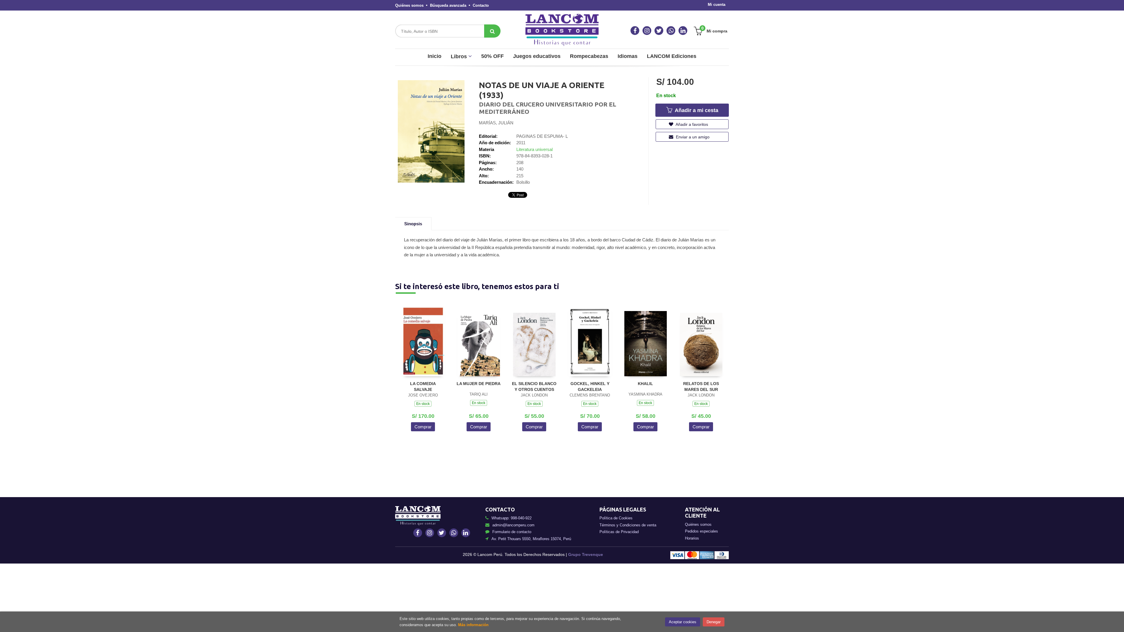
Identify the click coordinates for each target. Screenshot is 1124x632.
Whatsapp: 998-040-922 (511, 518)
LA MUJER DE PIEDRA (479, 383)
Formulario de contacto (511, 532)
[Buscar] (492, 31)
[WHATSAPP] (670, 30)
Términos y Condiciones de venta (627, 525)
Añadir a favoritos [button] (691, 124)
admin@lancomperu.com (513, 525)
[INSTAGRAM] (646, 30)
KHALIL (645, 383)
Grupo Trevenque (585, 554)
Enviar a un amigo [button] (692, 137)
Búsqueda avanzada (448, 5)
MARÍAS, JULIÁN (496, 122)
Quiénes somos (409, 5)
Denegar (714, 622)
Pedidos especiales (701, 531)
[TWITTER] (658, 30)
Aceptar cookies (682, 622)
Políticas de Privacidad (619, 532)
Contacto (481, 5)
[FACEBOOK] (634, 30)
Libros (459, 56)
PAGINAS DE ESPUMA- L (542, 136)
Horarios (692, 538)
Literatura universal (534, 149)
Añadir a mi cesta (695, 110)
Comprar (422, 426)
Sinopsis (413, 223)
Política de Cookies (616, 518)
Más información (473, 625)
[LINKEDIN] (682, 30)
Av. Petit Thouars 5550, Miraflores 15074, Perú (531, 539)
